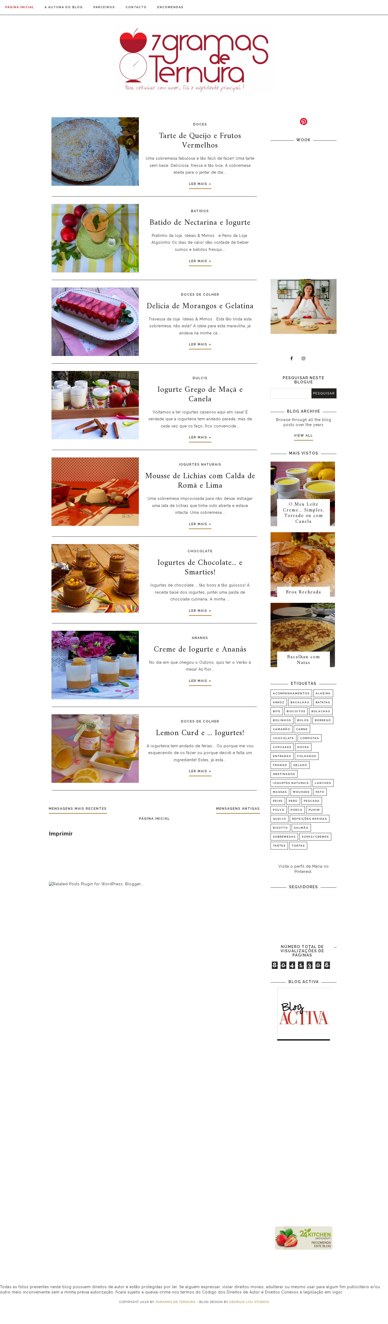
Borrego (323, 720)
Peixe (278, 800)
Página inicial (19, 7)
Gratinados (284, 774)
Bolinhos (282, 720)
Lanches (323, 782)
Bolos (303, 720)
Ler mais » (200, 184)
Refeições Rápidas (309, 818)
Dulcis (200, 378)
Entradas (282, 756)
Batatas (323, 702)
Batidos (200, 211)
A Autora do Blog (64, 7)
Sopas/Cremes (315, 836)
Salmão (301, 827)
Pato (320, 791)
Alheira (323, 693)
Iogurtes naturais (200, 464)
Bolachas (320, 711)
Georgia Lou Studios (249, 1302)
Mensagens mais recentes (78, 808)
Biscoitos (296, 711)
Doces (200, 124)
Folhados (306, 756)
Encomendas (170, 7)
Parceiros (104, 7)
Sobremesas (284, 836)
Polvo (279, 809)
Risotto (280, 827)
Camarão (281, 729)
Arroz (279, 702)
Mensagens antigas (238, 808)
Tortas (298, 845)
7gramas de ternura (175, 1302)
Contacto (136, 7)
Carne (302, 729)
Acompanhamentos (291, 693)
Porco (296, 809)
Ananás (200, 638)
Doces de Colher (200, 294)
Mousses (301, 791)
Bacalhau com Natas (303, 660)
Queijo (279, 818)
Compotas (309, 738)
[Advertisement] (304, 1134)
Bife (277, 711)
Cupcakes (282, 747)
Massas (280, 791)
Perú (293, 800)
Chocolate (200, 551)
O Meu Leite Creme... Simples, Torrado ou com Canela (303, 513)
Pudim (314, 809)
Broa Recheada (303, 592)
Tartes (279, 845)
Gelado (300, 765)
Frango (280, 765)
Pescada (312, 800)
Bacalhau (300, 702)
